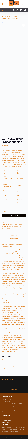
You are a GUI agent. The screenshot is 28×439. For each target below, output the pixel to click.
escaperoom (15, 226)
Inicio (3, 418)
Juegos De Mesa (17, 224)
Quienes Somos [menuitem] (21, 387)
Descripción (14, 235)
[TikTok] (25, 10)
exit (21, 226)
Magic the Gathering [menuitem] (21, 385)
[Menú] (2, 4)
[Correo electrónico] (12, 379)
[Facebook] (17, 10)
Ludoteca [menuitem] (11, 385)
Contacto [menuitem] (14, 389)
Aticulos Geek (6, 422)
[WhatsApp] (14, 10)
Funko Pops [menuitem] (5, 385)
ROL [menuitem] (23, 384)
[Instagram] (21, 10)
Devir (11, 224)
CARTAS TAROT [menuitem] (6, 387)
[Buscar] (2, 10)
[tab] (14, 235)
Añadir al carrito (14, 215)
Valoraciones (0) (14, 238)
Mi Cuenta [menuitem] (13, 387)
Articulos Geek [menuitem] (17, 384)
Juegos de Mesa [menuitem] (8, 384)
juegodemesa (6, 228)
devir (10, 226)
